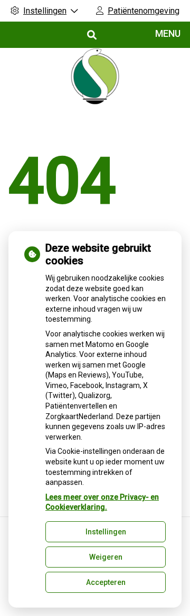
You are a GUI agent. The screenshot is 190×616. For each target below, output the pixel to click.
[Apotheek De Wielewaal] (95, 76)
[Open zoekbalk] (91, 35)
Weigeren (105, 557)
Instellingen (106, 532)
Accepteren (106, 582)
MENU (167, 33)
